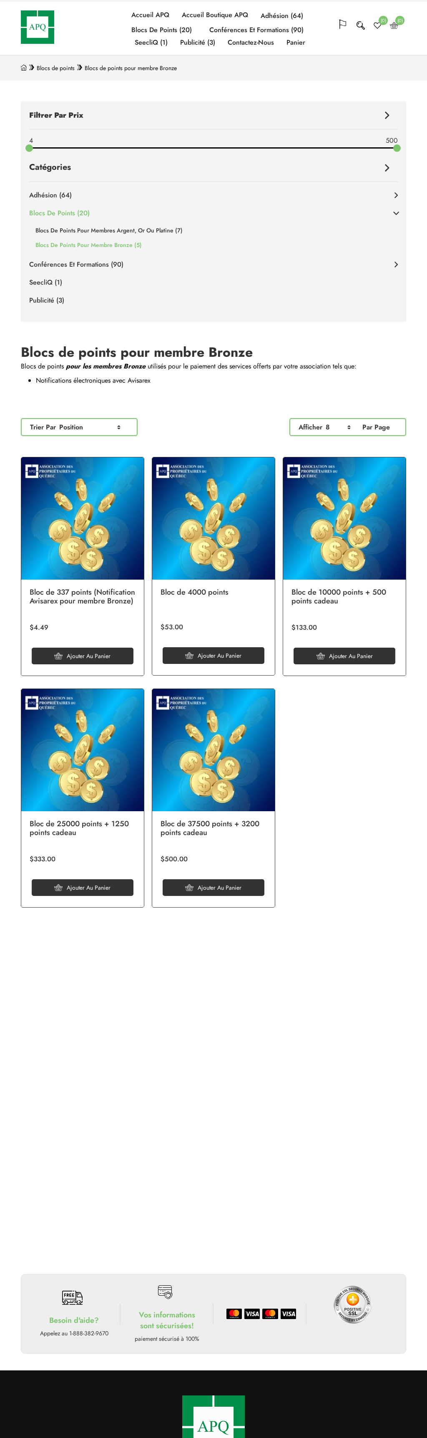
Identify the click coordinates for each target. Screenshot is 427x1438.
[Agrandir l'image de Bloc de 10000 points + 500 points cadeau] (344, 518)
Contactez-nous (251, 42)
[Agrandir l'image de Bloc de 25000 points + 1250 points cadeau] (82, 750)
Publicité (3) (197, 42)
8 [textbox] (328, 427)
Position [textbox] (71, 427)
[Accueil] (24, 68)
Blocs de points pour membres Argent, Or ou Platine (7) (109, 230)
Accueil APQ (150, 15)
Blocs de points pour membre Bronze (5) (88, 245)
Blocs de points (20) (161, 30)
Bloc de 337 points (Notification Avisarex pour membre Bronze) (82, 597)
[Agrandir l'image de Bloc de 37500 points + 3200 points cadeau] (213, 750)
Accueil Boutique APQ (215, 15)
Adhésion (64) (282, 16)
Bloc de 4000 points (195, 592)
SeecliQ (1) (151, 42)
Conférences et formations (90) (256, 30)
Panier (295, 42)
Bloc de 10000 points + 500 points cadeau (338, 597)
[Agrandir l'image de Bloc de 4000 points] (213, 518)
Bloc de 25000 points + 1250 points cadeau (79, 829)
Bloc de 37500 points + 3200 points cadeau (210, 829)
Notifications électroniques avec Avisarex (93, 380)
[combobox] (90, 427)
